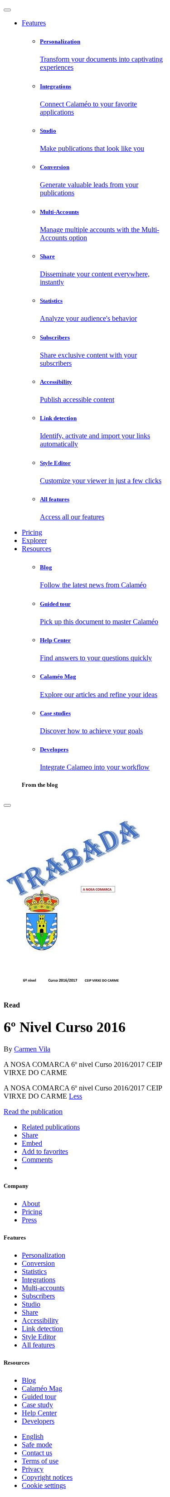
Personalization (43, 1255)
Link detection (42, 1328)
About (31, 1203)
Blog (29, 1380)
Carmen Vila (32, 1049)
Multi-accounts (43, 1288)
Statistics (34, 1271)
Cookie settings (44, 1485)
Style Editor (39, 1337)
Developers (38, 1421)
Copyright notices (47, 1477)
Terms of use (40, 1461)
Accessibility (40, 1320)
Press (29, 1220)
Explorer (34, 540)
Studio (31, 1304)
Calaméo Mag (42, 1388)
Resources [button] (36, 548)
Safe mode (37, 1445)
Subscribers (38, 1296)
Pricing (32, 532)
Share (30, 1312)
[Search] (7, 805)
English (33, 1436)
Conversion (38, 1263)
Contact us (37, 1453)
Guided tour (39, 1396)
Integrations (38, 1280)
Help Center (39, 1413)
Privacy (33, 1469)
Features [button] (34, 23)
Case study (37, 1405)
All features (38, 1345)
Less (75, 1096)
